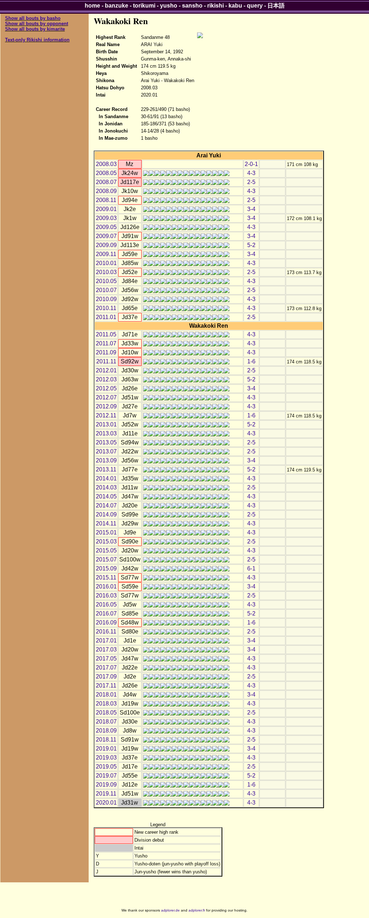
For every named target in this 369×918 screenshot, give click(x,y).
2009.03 (106, 218)
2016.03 (106, 595)
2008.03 (106, 164)
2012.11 (106, 415)
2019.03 (106, 757)
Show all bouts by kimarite (35, 29)
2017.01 (106, 640)
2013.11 (106, 469)
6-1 (251, 568)
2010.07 (106, 290)
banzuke (116, 6)
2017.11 (106, 685)
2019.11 (106, 794)
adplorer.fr (196, 910)
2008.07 (106, 182)
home (92, 6)
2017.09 (106, 676)
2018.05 (106, 712)
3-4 (251, 209)
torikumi (144, 6)
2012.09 (106, 406)
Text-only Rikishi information (37, 39)
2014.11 (106, 523)
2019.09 (106, 785)
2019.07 (106, 776)
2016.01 (106, 586)
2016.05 (106, 604)
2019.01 (106, 748)
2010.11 (106, 308)
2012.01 (106, 370)
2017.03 (106, 649)
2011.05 (106, 334)
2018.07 (106, 721)
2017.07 (106, 667)
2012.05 (106, 388)
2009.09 (106, 245)
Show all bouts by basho (33, 18)
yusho (168, 6)
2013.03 (106, 433)
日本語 (276, 6)
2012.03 (106, 379)
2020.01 (106, 803)
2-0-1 (251, 164)
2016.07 (106, 613)
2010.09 (106, 299)
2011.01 (106, 317)
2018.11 (106, 739)
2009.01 (106, 209)
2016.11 (106, 631)
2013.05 (106, 442)
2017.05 (106, 658)
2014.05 (106, 496)
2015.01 (106, 532)
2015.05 (106, 550)
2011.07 (106, 343)
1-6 (251, 361)
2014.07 (106, 505)
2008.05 (106, 173)
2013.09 (106, 460)
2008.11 (106, 200)
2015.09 (106, 568)
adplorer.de (170, 910)
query (255, 6)
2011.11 (106, 361)
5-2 (251, 245)
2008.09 (106, 191)
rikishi (215, 6)
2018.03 (106, 703)
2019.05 (106, 766)
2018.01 (106, 694)
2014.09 (106, 514)
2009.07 (106, 236)
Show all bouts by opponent (36, 23)
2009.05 (106, 227)
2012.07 (106, 397)
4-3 (251, 173)
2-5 (251, 182)
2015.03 (106, 541)
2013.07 (106, 451)
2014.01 (106, 478)
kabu (235, 6)
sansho (192, 6)
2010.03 (106, 272)
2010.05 (106, 281)
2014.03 (106, 487)
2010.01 (106, 263)
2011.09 (106, 352)
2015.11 (106, 577)
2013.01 (106, 424)
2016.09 (106, 622)
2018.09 (106, 730)
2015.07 (106, 559)
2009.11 (106, 254)
